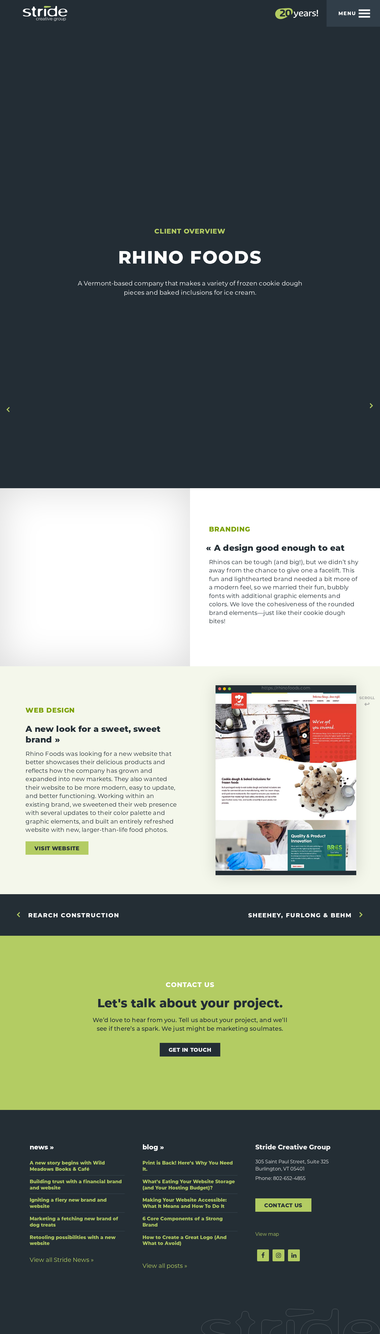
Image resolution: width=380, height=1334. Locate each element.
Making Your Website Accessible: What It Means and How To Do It (184, 1203)
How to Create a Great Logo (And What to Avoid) (184, 1240)
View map (267, 1234)
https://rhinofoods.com (286, 688)
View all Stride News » (62, 1259)
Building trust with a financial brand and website (76, 1184)
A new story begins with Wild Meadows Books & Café (67, 1165)
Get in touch (190, 1049)
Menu (347, 13)
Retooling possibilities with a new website (72, 1240)
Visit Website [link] (56, 848)
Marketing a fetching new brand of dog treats (74, 1221)
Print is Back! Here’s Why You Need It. (187, 1165)
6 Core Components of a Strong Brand (182, 1221)
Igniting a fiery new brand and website (68, 1203)
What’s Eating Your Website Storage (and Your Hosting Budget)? (188, 1184)
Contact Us (283, 1205)
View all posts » (164, 1265)
